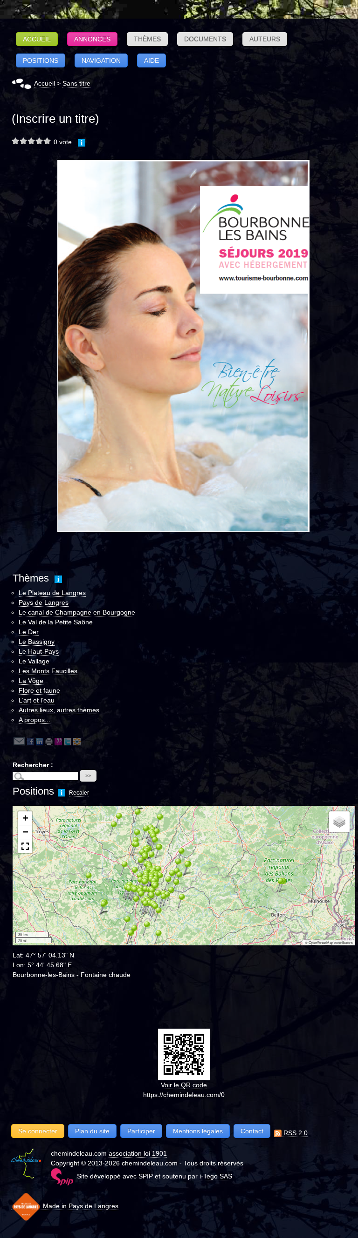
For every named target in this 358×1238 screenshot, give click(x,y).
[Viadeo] (77, 741)
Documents (205, 39)
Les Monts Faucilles (48, 671)
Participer (141, 1131)
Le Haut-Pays (39, 651)
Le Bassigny (37, 641)
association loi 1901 (138, 1153)
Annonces (92, 39)
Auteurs (264, 39)
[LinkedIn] (39, 741)
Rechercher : (33, 765)
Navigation (101, 60)
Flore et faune (39, 690)
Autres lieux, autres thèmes (59, 710)
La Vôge (31, 680)
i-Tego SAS (216, 1176)
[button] (84, 879)
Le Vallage (34, 661)
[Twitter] (67, 741)
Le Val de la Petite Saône (56, 622)
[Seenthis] (58, 741)
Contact (252, 1131)
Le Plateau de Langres (52, 592)
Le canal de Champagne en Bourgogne (77, 612)
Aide (151, 60)
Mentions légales (198, 1131)
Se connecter (37, 1131)
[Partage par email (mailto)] (19, 741)
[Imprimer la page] (49, 741)
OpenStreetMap (321, 943)
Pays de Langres (44, 602)
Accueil (37, 39)
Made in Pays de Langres (79, 1206)
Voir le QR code (184, 1085)
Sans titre (76, 83)
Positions (40, 60)
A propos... (34, 719)
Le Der (29, 632)
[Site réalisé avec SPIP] (62, 1176)
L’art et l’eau (37, 700)
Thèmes (147, 39)
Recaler (79, 793)
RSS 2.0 (295, 1133)
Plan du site (92, 1131)
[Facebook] (30, 741)
